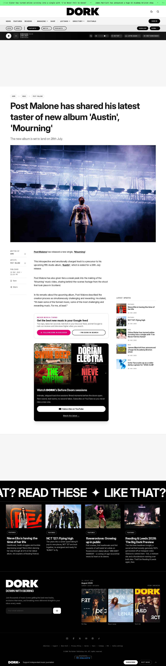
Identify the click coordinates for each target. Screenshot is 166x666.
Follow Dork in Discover (54, 332)
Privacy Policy (76, 646)
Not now (145, 662)
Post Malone (15, 263)
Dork (12, 254)
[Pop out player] (91, 36)
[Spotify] (92, 638)
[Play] (8, 36)
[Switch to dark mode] (151, 11)
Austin (66, 265)
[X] (80, 638)
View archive (154, 585)
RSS (108, 646)
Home (13, 96)
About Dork (64, 646)
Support (55, 646)
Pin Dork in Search (88, 332)
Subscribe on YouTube (73, 409)
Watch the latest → (71, 416)
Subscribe (130, 662)
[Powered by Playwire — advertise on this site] (83, 657)
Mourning (79, 252)
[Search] (158, 11)
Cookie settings (117, 646)
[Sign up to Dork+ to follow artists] (25, 254)
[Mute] (96, 36)
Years (93, 646)
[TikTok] (99, 638)
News (24, 96)
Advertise (46, 646)
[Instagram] (67, 638)
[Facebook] (73, 638)
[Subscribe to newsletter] (57, 611)
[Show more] (156, 662)
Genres (86, 646)
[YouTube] (86, 638)
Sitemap (101, 646)
